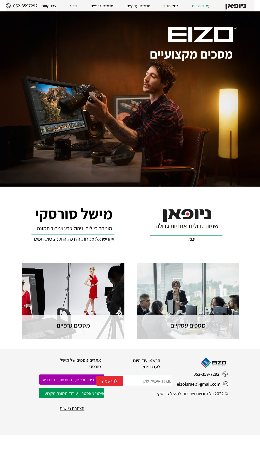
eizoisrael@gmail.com (198, 384)
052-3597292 (25, 6)
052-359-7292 (206, 374)
